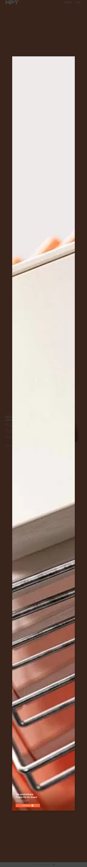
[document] (43, 433)
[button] (73, 58)
